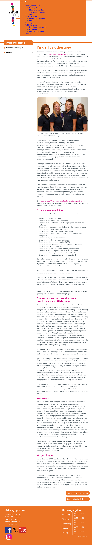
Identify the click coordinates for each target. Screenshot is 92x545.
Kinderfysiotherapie (32, 6)
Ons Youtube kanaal (37, 12)
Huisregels (33, 8)
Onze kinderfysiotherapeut (58, 54)
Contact (28, 33)
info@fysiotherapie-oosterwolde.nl (13, 522)
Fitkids (31, 21)
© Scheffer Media (82, 536)
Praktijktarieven (31, 25)
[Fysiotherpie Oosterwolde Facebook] (8, 532)
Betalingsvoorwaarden (38, 27)
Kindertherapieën (31, 16)
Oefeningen (29, 23)
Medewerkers (30, 14)
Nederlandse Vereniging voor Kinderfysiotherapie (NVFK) (62, 201)
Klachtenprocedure (36, 10)
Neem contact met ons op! (77, 493)
